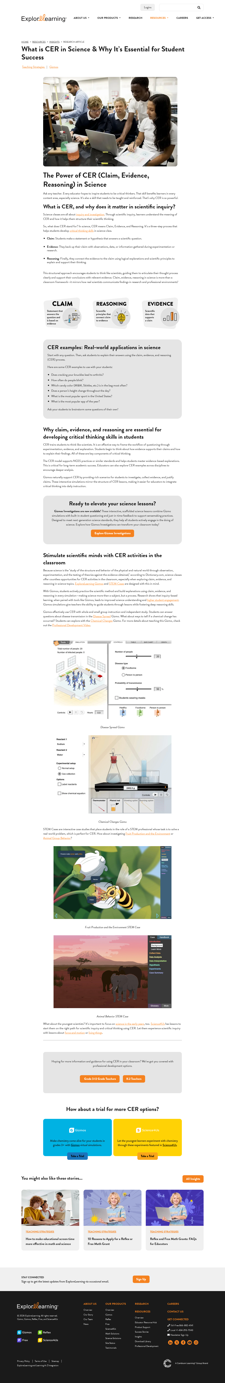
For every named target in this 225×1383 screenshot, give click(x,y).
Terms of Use (40, 1361)
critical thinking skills (82, 230)
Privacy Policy (23, 1361)
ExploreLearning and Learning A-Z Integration (37, 1365)
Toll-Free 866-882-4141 (181, 1325)
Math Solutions (112, 1333)
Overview (88, 1310)
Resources (142, 1311)
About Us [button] (80, 18)
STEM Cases (116, 583)
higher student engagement (163, 600)
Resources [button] (158, 18)
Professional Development (146, 1346)
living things (95, 1032)
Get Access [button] (204, 18)
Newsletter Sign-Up (179, 1335)
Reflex (108, 1319)
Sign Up (141, 1279)
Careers (182, 18)
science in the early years (130, 1023)
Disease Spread (102, 616)
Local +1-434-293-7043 (181, 1330)
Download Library (143, 1341)
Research (135, 18)
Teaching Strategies (33, 67)
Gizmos (53, 67)
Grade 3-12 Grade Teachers (100, 1079)
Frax (107, 1324)
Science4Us (158, 1023)
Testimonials (110, 1348)
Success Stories (142, 1332)
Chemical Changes (101, 620)
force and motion (75, 1032)
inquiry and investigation (90, 214)
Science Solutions (113, 1338)
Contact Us (175, 1311)
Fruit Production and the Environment (148, 833)
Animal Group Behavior (57, 838)
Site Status (110, 1343)
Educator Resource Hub (146, 1322)
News (86, 1324)
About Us (90, 1304)
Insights (138, 1336)
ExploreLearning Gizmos (89, 583)
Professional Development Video (71, 625)
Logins (147, 7)
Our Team (88, 1319)
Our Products (115, 1304)
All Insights (193, 1179)
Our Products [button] (108, 18)
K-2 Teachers (133, 1079)
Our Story (88, 1314)
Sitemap (55, 1361)
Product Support (142, 1327)
